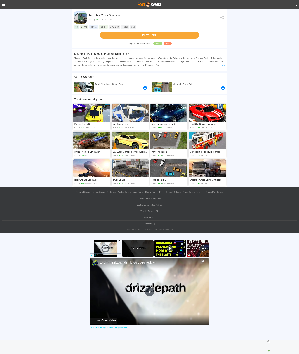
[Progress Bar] (105, 253)
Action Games (189, 192)
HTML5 (93, 27)
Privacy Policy (149, 217)
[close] (268, 341)
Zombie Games (124, 192)
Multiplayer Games (204, 192)
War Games (218, 192)
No (167, 43)
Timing (125, 27)
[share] (203, 261)
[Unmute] (95, 255)
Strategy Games (98, 192)
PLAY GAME (149, 35)
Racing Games (151, 192)
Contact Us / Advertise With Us (149, 205)
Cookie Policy (149, 224)
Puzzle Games (165, 192)
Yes (157, 43)
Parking (103, 27)
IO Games (177, 192)
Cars (133, 27)
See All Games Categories (149, 199)
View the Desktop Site (149, 211)
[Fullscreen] (119, 255)
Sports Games (138, 192)
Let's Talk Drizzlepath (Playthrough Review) (127, 262)
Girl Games (111, 192)
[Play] (91, 255)
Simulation (114, 27)
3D (76, 27)
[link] (95, 263)
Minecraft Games (83, 192)
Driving (84, 27)
